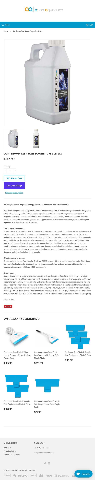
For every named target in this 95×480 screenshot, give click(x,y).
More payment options (14, 192)
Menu (7, 24)
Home (6, 31)
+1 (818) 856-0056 (41, 447)
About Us (7, 447)
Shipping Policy (10, 451)
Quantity (7, 166)
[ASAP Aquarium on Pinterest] (49, 463)
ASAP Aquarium (15, 470)
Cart (91, 24)
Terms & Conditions (12, 454)
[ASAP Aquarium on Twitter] (45, 463)
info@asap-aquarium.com (44, 452)
